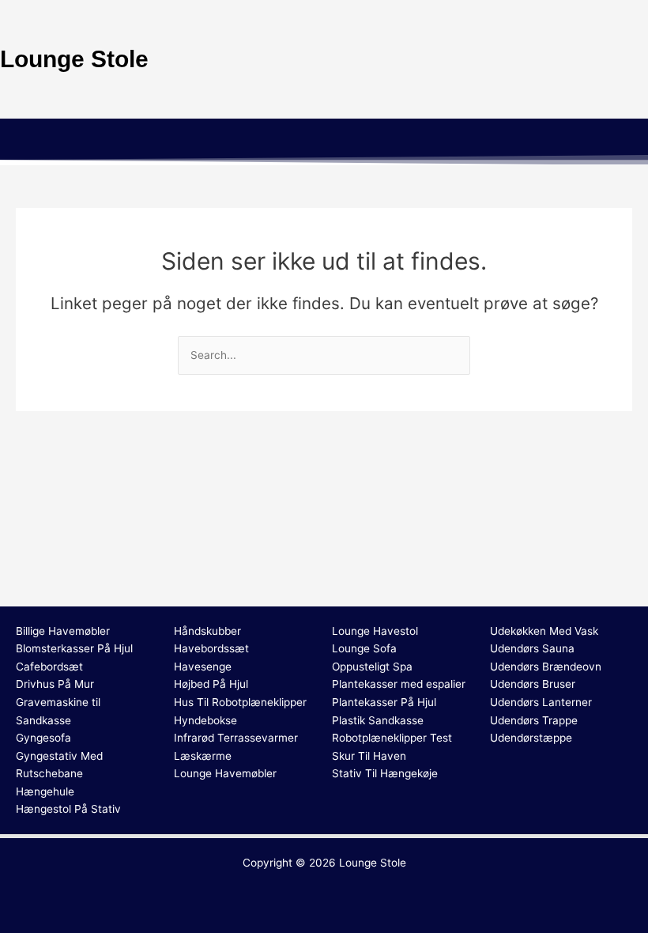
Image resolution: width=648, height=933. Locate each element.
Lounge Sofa (364, 648)
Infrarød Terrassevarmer (236, 737)
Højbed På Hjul (211, 684)
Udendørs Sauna (532, 648)
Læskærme (203, 756)
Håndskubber (207, 631)
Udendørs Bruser (532, 684)
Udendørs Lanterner (541, 702)
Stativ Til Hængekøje (385, 773)
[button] (324, 142)
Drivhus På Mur (55, 684)
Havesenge (203, 666)
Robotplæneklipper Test (392, 737)
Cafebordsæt (49, 666)
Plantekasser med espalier (398, 684)
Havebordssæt (211, 648)
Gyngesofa (43, 737)
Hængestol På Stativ (68, 809)
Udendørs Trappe (534, 720)
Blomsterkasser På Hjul (74, 648)
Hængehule (45, 791)
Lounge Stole (372, 862)
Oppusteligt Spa (372, 666)
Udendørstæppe (531, 737)
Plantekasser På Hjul (384, 702)
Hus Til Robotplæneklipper (240, 702)
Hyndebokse (205, 720)
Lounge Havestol (375, 631)
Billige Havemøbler (63, 631)
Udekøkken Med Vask (544, 631)
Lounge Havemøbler (225, 773)
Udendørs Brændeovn (545, 666)
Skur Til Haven (369, 756)
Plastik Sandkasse (378, 720)
